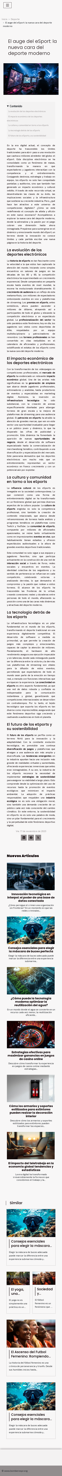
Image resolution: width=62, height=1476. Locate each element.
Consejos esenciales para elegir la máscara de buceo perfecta (31, 949)
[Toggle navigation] (7, 5)
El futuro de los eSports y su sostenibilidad (27, 135)
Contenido (16, 106)
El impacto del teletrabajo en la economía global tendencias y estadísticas (31, 1166)
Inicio (4, 19)
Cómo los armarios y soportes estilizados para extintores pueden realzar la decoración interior (31, 1111)
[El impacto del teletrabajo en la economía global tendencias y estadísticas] (31, 1145)
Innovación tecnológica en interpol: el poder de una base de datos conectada (31, 897)
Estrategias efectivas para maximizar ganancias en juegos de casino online (31, 1055)
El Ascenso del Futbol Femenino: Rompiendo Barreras (30, 1356)
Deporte (15, 19)
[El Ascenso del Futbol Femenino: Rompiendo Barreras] (31, 1333)
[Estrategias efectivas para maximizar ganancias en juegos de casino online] (31, 1034)
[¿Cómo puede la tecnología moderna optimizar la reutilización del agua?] (31, 980)
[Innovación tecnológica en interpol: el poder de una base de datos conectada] (31, 876)
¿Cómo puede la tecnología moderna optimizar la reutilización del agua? (31, 1001)
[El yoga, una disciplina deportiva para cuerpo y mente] (18, 1278)
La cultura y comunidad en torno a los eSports (28, 125)
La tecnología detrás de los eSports (24, 130)
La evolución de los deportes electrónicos (27, 111)
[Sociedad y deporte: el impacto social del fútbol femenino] (44, 1278)
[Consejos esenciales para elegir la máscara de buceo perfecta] (31, 930)
